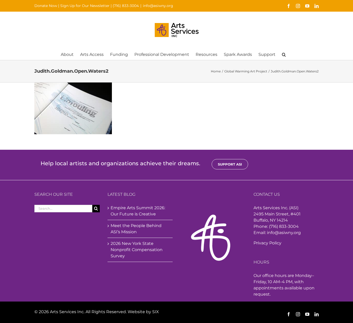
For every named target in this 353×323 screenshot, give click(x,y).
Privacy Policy (267, 243)
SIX (155, 311)
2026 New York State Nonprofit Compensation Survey (137, 249)
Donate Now (45, 5)
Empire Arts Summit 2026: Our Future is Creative (138, 210)
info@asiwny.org (158, 5)
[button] (284, 54)
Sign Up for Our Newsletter (85, 5)
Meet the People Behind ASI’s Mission (136, 228)
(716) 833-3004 (126, 5)
